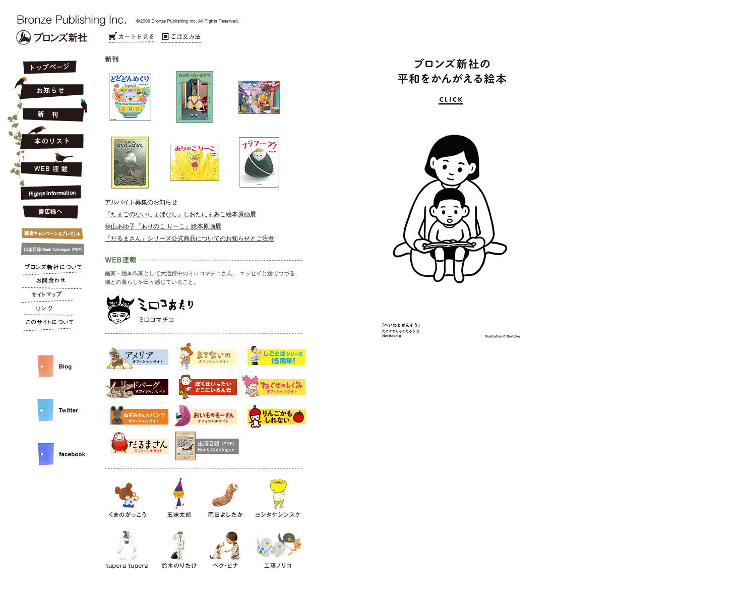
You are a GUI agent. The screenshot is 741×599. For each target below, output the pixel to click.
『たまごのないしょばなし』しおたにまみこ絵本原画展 (180, 214)
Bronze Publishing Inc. (51, 37)
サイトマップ (49, 296)
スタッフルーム (49, 356)
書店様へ (49, 212)
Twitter (49, 402)
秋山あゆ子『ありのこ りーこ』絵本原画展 (163, 226)
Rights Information (49, 190)
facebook (49, 446)
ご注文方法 (181, 38)
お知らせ (49, 87)
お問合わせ (49, 282)
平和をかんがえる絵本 (445, 247)
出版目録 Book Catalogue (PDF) (49, 249)
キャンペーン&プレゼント (49, 231)
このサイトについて (49, 325)
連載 (49, 164)
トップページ (49, 68)
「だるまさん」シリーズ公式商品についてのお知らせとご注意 (189, 238)
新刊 (49, 111)
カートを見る (131, 38)
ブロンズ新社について (49, 268)
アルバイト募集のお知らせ (141, 202)
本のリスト (49, 137)
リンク (49, 311)
